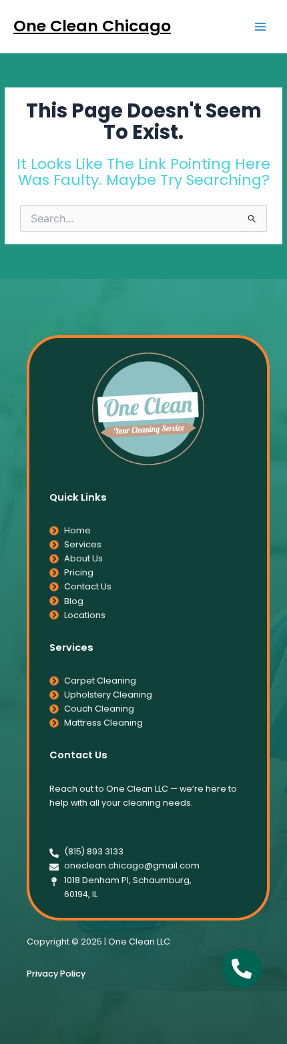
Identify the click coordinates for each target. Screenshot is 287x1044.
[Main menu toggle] (261, 26)
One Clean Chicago (92, 26)
